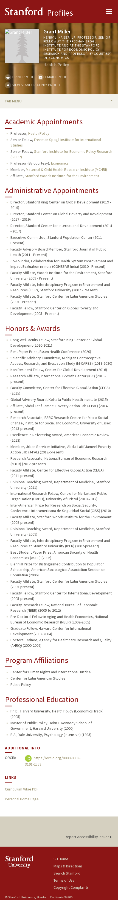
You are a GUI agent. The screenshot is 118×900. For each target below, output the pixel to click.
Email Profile (56, 76)
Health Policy (38, 133)
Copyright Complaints (71, 887)
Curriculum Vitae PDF (21, 789)
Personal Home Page (22, 799)
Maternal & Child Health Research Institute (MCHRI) (66, 169)
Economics (60, 163)
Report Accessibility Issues (87, 836)
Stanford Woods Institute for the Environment (62, 175)
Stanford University (29, 861)
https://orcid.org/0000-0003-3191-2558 (52, 761)
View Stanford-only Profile (36, 84)
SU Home (61, 858)
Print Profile (24, 76)
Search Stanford (67, 873)
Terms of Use (64, 880)
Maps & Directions (68, 866)
